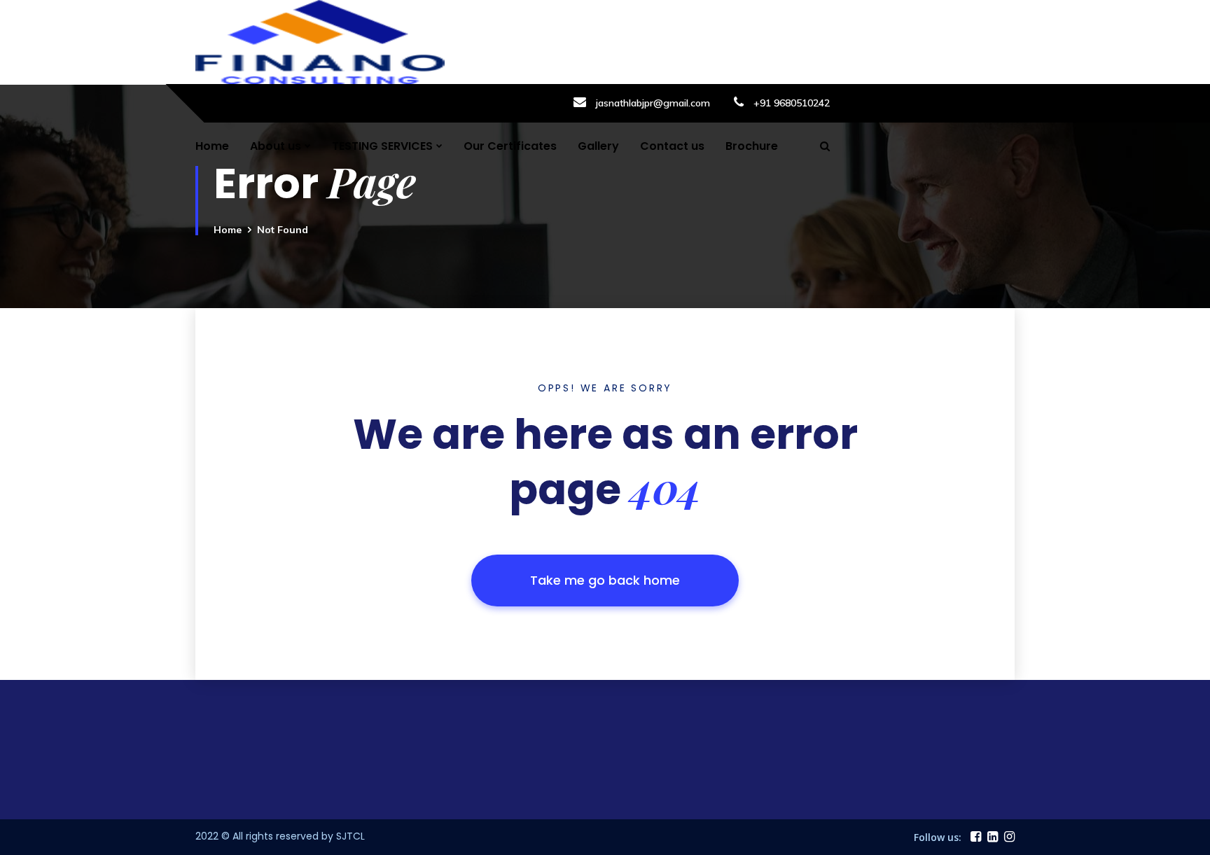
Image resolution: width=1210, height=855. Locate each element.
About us (275, 146)
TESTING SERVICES (382, 146)
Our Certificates (510, 146)
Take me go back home (605, 580)
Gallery (598, 146)
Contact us (672, 146)
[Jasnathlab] (320, 41)
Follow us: (937, 837)
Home (212, 146)
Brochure (751, 146)
